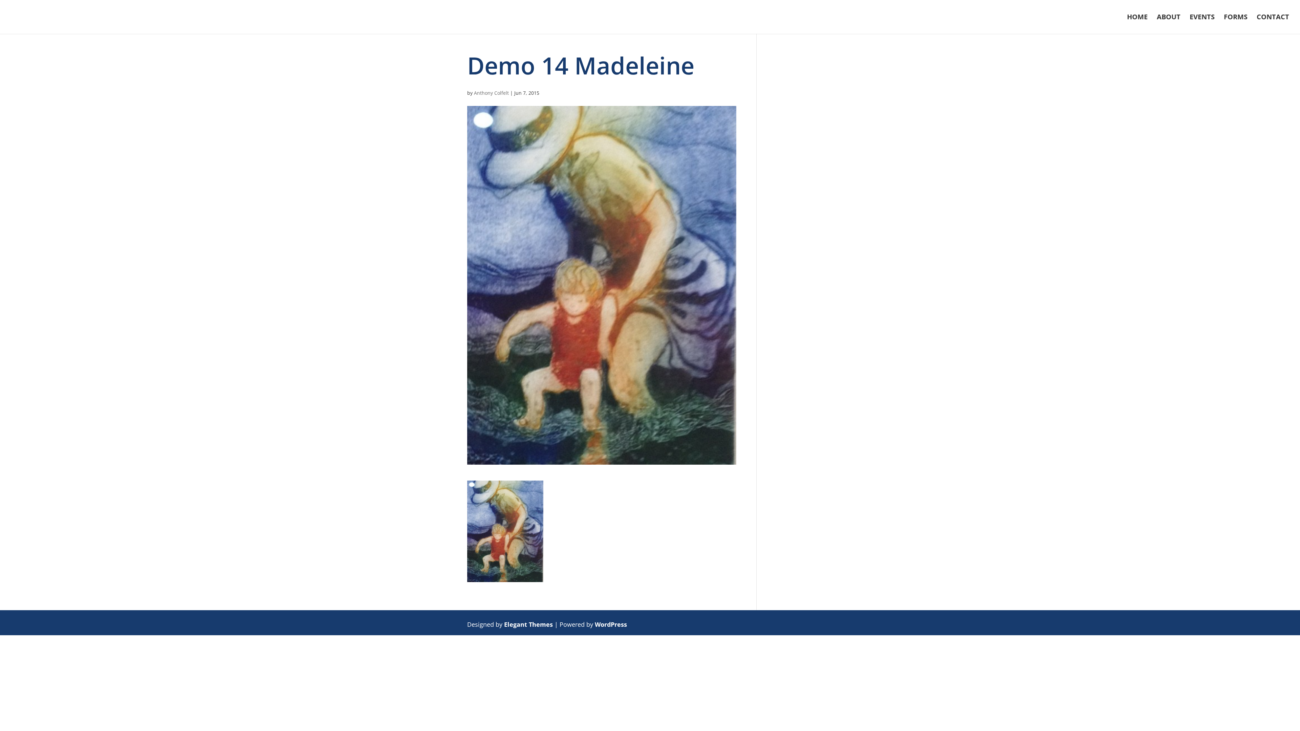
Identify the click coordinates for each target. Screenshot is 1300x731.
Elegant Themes (528, 624)
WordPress (611, 624)
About (1168, 18)
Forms (1236, 18)
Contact (1273, 18)
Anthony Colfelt (491, 93)
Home (1137, 18)
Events (1202, 18)
